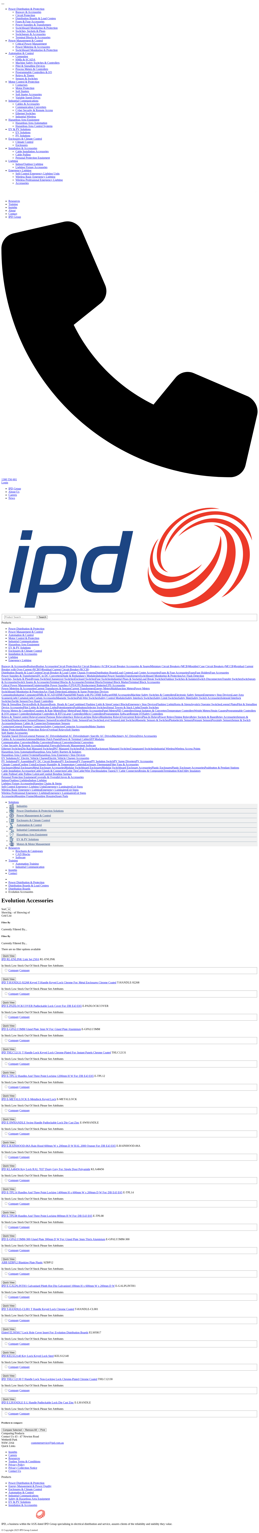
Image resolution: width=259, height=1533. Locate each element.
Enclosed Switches (84, 678)
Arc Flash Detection (193, 675)
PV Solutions (23, 135)
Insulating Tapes (105, 770)
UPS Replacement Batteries (90, 685)
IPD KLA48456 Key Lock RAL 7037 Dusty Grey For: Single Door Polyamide (45, 1169)
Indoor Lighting (38, 780)
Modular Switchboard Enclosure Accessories (127, 767)
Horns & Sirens (182, 704)
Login (4, 482)
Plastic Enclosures (162, 767)
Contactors (21, 84)
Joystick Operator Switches (206, 704)
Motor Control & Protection (23, 81)
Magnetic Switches (66, 697)
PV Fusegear (84, 761)
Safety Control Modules (112, 697)
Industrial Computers (25, 694)
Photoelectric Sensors (181, 720)
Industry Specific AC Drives (96, 735)
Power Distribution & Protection (26, 8)
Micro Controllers (94, 713)
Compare (13, 970)
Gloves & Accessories (71, 777)
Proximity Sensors (221, 720)
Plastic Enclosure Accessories (188, 767)
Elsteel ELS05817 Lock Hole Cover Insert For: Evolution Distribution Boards (44, 1332)
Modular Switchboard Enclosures (83, 767)
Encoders (60, 720)
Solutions (13, 802)
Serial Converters (83, 742)
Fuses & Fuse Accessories (30, 21)
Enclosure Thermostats (97, 764)
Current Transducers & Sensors (53, 688)
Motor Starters (97, 726)
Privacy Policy (16, 1464)
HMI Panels (63, 694)
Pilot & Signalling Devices (30, 65)
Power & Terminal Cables (74, 739)
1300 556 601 (22, 1442)
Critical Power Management (31, 43)
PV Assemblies (24, 761)
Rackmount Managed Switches (112, 748)
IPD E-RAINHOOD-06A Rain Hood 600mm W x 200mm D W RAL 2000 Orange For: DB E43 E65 (58, 1145)
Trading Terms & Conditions (24, 1461)
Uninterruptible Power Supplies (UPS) (54, 685)
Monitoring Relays (110, 716)
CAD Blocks (23, 854)
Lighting (13, 160)
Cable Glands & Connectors (50, 770)
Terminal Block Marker (116, 682)
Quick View (8, 956)
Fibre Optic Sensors (76, 720)
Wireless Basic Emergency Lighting (35, 176)
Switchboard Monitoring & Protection (37, 27)
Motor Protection (25, 88)
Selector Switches (97, 707)
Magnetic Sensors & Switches (152, 720)
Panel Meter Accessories (88, 710)
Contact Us (14, 1470)
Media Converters (42, 742)
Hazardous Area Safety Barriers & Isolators (57, 751)
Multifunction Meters (122, 688)
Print (42, 1430)
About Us (13, 491)
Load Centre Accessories (146, 672)
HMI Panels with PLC (82, 694)
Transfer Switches (232, 678)
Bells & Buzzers (40, 704)
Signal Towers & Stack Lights (123, 707)
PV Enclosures (68, 761)
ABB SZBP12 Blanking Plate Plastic (22, 1262)
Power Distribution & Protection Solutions (40, 810)
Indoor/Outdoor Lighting (29, 164)
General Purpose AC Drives (41, 735)
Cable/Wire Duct (87, 770)
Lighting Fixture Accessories (31, 167)
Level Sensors (111, 720)
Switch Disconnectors (210, 678)
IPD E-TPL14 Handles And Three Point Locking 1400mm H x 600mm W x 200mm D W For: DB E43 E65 (61, 1192)
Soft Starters (22, 91)
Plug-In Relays (150, 716)
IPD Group (14, 488)
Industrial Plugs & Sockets (126, 678)
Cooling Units (27, 764)
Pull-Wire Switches (88, 697)
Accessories (22, 183)
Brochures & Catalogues (29, 851)
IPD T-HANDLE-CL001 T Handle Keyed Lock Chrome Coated (37, 1309)
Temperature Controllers (180, 710)
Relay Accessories (226, 716)
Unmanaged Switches (142, 748)
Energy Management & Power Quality (29, 1486)
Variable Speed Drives (28, 97)
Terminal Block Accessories (144, 682)
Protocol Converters (63, 742)
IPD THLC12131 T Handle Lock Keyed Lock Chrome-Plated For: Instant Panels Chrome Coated (56, 1052)
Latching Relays (91, 716)
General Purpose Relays (50, 716)
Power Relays (166, 716)
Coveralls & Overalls (47, 777)
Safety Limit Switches (166, 697)
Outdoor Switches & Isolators (181, 678)
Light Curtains (19, 697)
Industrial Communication (30, 866)
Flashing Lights (165, 704)
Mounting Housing (45, 796)
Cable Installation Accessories (32, 151)
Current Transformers (82, 688)
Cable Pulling (23, 154)
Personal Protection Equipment (33, 157)
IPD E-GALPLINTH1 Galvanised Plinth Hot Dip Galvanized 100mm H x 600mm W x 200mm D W (58, 1285)
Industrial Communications (23, 100)
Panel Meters (109, 710)
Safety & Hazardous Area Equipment (29, 1498)
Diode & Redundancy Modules (78, 675)
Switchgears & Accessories (31, 34)
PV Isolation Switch (102, 761)
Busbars (31, 666)
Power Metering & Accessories (33, 46)
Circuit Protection (25, 15)
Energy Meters (102, 688)
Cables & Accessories (28, 103)
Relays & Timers (25, 75)
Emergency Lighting (19, 170)
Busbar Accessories (47, 666)
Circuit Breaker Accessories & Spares (129, 666)
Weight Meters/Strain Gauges (210, 710)
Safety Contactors (54, 726)
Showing (9, 912)
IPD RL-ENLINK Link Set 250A (20, 959)
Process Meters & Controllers (32, 69)
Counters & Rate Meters (47, 710)
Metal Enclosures (23, 767)
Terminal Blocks (94, 682)
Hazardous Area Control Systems (34, 126)
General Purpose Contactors (29, 726)
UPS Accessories (115, 685)
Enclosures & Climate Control (25, 138)
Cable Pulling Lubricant (30, 773)
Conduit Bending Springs (57, 773)
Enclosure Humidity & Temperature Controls (60, 764)
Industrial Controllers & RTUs (48, 713)
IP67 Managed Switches (66, 748)
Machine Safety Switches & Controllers (38, 62)
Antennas (31, 739)
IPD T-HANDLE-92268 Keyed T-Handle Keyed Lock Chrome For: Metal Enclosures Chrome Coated (58, 982)
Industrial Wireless (26, 116)
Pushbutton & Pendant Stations (222, 767)
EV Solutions (23, 132)
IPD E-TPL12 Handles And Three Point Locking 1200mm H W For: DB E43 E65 (47, 1075)
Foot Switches (95, 720)
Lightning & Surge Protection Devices (87, 691)
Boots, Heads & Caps (61, 704)
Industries (22, 806)
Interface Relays (73, 716)
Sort (3, 909)
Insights (12, 870)
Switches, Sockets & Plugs (30, 31)
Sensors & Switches (27, 78)
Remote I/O (136, 713)
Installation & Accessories (22, 148)
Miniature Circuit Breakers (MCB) (169, 666)
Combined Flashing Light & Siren (92, 704)
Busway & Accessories (28, 12)
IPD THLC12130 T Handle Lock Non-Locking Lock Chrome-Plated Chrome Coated (49, 1379)
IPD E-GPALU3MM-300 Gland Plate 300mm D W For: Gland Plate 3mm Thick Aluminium (53, 1239)
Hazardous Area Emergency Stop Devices (61, 754)
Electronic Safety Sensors (189, 694)
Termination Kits (172, 770)
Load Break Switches (153, 678)
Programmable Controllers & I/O (34, 72)
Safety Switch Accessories (206, 697)
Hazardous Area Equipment (23, 119)
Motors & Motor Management (33, 844)
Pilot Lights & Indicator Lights (40, 707)
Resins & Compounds (151, 770)
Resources (14, 847)
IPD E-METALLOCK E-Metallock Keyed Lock (28, 1099)
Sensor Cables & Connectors (31, 723)
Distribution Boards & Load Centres (36, 18)
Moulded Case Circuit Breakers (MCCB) (211, 666)
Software (21, 857)
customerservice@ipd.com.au (47, 1442)
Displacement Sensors (23, 720)
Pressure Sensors (202, 720)
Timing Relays (182, 716)
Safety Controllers (153, 713)
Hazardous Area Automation (31, 122)
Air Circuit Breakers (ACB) (92, 666)
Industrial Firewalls (49, 745)
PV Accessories (144, 761)
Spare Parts (62, 796)
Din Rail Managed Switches (37, 748)
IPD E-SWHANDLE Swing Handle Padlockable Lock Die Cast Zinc (40, 1122)
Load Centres (124, 672)
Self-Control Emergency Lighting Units (38, 173)
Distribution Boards (106, 672)
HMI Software (103, 694)
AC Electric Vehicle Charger (32, 758)
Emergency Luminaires (58, 786)
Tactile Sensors (19, 701)
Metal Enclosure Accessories (49, 767)
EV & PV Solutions (19, 129)
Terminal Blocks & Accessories (33, 37)
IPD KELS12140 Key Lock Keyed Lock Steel (27, 1355)
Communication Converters (31, 107)
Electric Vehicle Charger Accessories (68, 758)
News (11, 498)
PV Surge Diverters (125, 761)
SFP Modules (96, 739)
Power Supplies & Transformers (33, 24)
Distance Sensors (45, 720)
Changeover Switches (62, 678)
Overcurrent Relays (131, 716)
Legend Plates (229, 704)
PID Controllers (125, 710)
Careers (12, 494)
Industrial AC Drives (69, 735)
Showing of (23, 912)
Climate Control (24, 141)
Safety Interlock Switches (139, 697)
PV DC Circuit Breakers (46, 761)
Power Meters (142, 688)
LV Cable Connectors (127, 770)
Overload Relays (56, 729)
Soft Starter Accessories (29, 94)
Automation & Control (21, 53)
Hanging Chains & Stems (47, 783)
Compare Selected (12, 1430)
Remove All (31, 1430)
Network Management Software (78, 745)
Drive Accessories (147, 735)
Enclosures (22, 145)
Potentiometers (65, 707)
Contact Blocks (119, 704)
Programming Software (117, 713)
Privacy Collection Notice (22, 1467)
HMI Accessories (121, 694)
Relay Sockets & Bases (203, 716)
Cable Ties (72, 770)
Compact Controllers (19, 713)
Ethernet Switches (26, 113)
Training (13, 860)
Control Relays (28, 716)
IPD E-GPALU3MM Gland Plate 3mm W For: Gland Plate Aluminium (41, 1029)
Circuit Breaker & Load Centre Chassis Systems (68, 672)
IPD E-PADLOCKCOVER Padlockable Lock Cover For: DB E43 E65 (41, 1005)
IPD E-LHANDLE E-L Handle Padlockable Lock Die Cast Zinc (37, 1402)
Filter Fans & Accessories (124, 764)
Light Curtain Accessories (41, 697)
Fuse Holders (202, 672)
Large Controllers (74, 713)
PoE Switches (87, 748)
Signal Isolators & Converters (150, 710)
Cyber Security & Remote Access (34, 110)
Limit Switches (127, 720)
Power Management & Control (25, 40)
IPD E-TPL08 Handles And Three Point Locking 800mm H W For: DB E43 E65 (46, 1215)
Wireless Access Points (187, 748)
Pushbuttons (80, 707)
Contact (12, 873)
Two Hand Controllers (40, 701)
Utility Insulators (191, 770)
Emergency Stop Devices (217, 694)
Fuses (192, 672)
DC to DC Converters (49, 675)
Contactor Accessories (76, 726)
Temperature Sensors (58, 723)
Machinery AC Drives (124, 735)
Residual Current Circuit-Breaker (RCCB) (65, 669)
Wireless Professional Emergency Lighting (39, 179)
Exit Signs (77, 786)
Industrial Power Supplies (110, 675)
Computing (22, 56)
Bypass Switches (40, 678)
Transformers (132, 675)
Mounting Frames (24, 796)
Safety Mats (184, 697)
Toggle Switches (149, 707)
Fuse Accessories (219, 672)
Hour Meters (68, 710)
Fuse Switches (103, 678)
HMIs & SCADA (25, 59)
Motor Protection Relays (33, 729)
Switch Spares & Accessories (33, 682)
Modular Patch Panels (48, 739)
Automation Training (27, 863)
